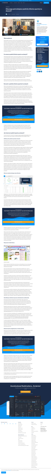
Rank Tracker (20, 423)
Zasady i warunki (33, 423)
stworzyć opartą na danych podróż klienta (22, 135)
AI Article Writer (20, 431)
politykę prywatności (8, 470)
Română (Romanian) (34, 461)
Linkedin (13, 423)
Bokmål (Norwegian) (34, 467)
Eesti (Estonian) (33, 454)
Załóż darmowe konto (18, 119)
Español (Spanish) (33, 437)
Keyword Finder (20, 424)
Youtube (4, 423)
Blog (21, 2)
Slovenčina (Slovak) (33, 462)
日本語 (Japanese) (33, 441)
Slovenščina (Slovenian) (34, 463)
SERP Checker (20, 425)
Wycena (19, 2)
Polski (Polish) (33, 443)
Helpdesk (32, 432)
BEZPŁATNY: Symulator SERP (22, 432)
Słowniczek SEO (20, 440)
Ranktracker (5, 2)
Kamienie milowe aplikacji (34, 431)
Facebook (1, 423)
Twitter (10, 423)
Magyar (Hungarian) (34, 456)
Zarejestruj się (46, 2)
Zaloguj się (41, 2)
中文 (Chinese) (33, 448)
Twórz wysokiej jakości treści (11, 315)
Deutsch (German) (33, 436)
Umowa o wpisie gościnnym (21, 444)
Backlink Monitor (20, 429)
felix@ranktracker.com (43, 431)
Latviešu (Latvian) (33, 460)
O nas (41, 424)
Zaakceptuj (3, 472)
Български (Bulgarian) (34, 449)
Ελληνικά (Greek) (33, 453)
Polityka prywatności (34, 424)
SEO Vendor (39, 33)
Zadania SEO (20, 430)
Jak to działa (15, 2)
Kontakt (41, 423)
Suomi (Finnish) (33, 455)
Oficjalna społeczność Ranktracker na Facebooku (7, 423)
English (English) (33, 435)
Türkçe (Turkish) (33, 447)
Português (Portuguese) (34, 444)
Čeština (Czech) (33, 450)
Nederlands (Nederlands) (34, 442)
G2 (16, 423)
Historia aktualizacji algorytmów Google (23, 445)
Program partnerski (20, 438)
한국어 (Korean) (33, 466)
